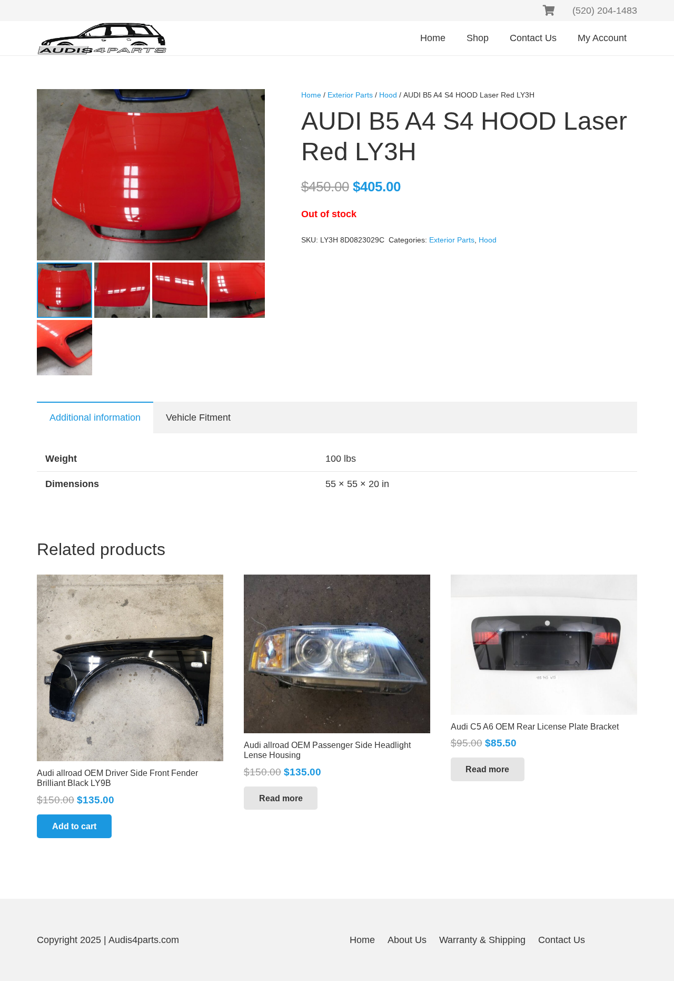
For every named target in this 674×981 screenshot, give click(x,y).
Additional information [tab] (95, 417)
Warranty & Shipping (482, 940)
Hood (388, 95)
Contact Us (561, 940)
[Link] (102, 38)
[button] (248, 106)
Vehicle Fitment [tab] (198, 417)
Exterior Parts (350, 95)
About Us (407, 940)
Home (311, 95)
